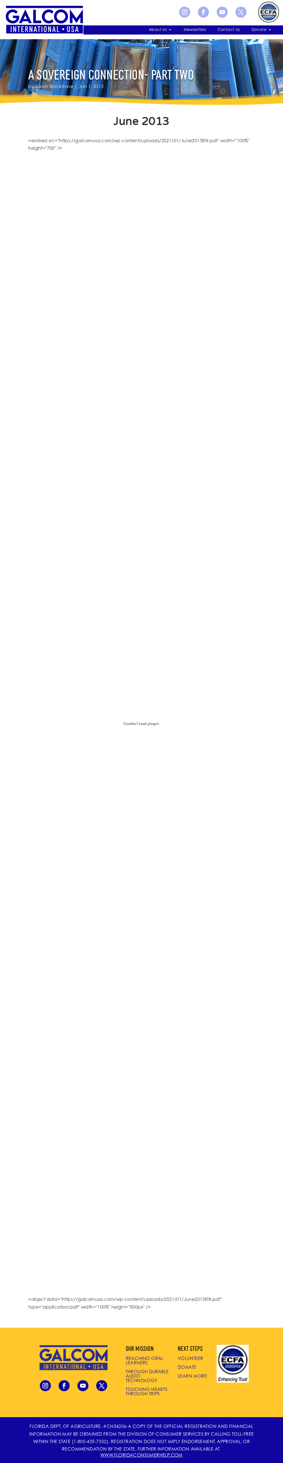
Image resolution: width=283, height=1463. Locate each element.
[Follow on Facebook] (203, 12)
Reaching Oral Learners (145, 1360)
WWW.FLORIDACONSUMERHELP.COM (141, 1455)
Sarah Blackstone (54, 86)
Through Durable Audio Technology (147, 1376)
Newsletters (195, 30)
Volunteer (190, 1358)
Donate (258, 30)
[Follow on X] (241, 12)
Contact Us (229, 30)
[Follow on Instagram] (184, 12)
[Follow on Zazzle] (268, 12)
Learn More (192, 1376)
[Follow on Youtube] (222, 12)
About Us (158, 30)
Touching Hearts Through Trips (147, 1391)
